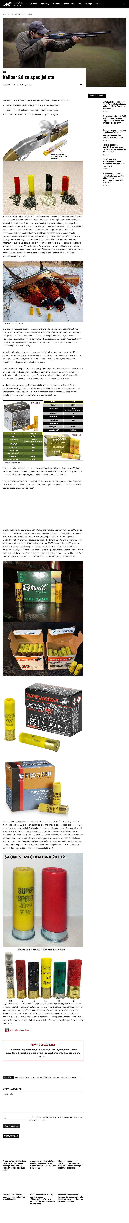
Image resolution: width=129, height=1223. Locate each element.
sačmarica (64, 1077)
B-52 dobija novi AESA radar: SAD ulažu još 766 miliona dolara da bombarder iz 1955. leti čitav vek (113, 178)
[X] (11, 1069)
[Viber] (34, 1069)
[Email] (22, 1069)
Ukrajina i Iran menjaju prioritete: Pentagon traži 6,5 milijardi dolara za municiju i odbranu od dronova (70, 1164)
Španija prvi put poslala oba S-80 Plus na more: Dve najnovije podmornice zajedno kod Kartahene (114, 134)
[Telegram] (28, 1069)
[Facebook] (5, 1069)
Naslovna (6, 14)
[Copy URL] (40, 1069)
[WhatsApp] (16, 1069)
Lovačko (40, 1077)
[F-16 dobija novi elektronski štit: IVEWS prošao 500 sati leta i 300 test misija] (94, 162)
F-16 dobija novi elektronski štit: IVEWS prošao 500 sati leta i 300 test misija (114, 162)
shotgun (73, 1077)
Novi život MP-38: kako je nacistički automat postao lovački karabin (14, 1196)
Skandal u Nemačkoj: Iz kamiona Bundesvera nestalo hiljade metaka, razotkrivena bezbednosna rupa (70, 1198)
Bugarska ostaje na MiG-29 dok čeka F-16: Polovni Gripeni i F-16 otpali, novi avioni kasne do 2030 (114, 119)
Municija (48, 1077)
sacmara (56, 1077)
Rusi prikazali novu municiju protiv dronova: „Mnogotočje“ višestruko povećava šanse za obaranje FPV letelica (42, 1199)
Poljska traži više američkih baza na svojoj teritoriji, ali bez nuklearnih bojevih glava (114, 148)
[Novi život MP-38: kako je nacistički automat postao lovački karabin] (15, 1184)
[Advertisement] (43, 510)
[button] (124, 4)
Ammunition (19, 1077)
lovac (33, 1077)
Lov (12, 14)
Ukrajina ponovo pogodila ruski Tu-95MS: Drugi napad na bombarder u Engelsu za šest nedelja (114, 105)
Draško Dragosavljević (24, 85)
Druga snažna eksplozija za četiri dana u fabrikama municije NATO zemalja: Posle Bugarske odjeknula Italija (14, 1165)
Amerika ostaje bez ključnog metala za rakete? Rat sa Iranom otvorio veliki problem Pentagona (43, 1164)
